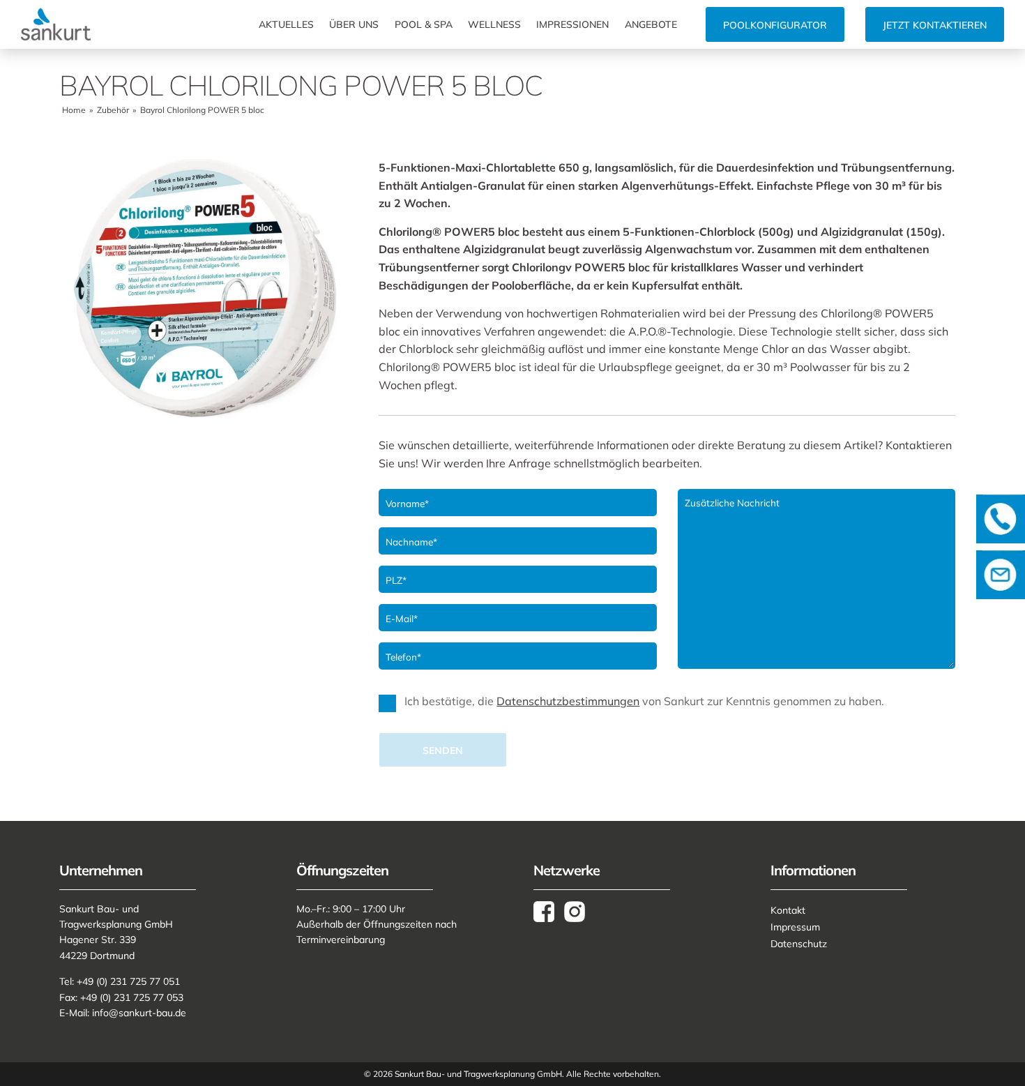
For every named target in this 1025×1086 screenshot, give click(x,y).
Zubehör (113, 110)
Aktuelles (286, 24)
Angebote (651, 24)
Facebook (548, 911)
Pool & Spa (424, 24)
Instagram (579, 911)
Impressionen (572, 24)
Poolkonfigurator (775, 25)
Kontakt (787, 910)
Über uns (354, 24)
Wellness (494, 24)
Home (74, 110)
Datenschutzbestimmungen (567, 701)
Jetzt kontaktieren (935, 25)
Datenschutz (798, 944)
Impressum (795, 927)
